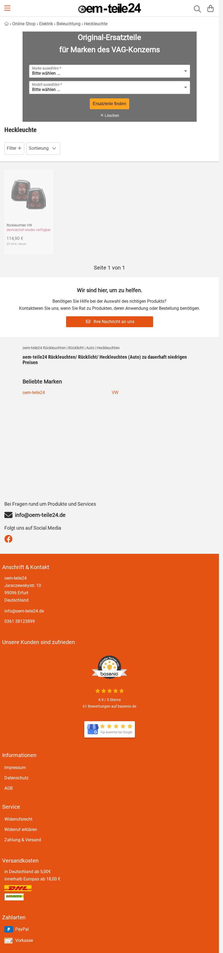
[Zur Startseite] (109, 8)
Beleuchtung (68, 23)
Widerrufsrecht (18, 819)
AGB (8, 788)
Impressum (15, 767)
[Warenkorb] (210, 8)
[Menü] (8, 8)
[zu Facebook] (9, 539)
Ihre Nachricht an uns (113, 321)
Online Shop (24, 23)
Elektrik (46, 23)
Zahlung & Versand (22, 839)
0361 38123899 (19, 621)
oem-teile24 (34, 392)
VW (115, 392)
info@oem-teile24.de (24, 611)
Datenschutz (16, 777)
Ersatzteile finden (109, 103)
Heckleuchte (95, 23)
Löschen (111, 115)
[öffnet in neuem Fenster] (109, 729)
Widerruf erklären (20, 829)
